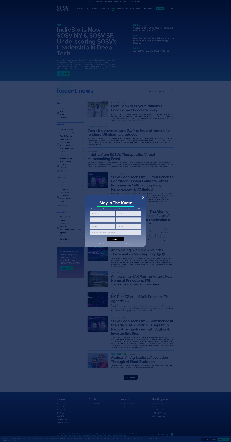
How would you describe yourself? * (104, 232)
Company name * (123, 220)
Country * (120, 226)
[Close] (143, 197)
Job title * (94, 226)
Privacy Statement (114, 244)
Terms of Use (124, 244)
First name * (95, 214)
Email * (93, 220)
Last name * (121, 214)
